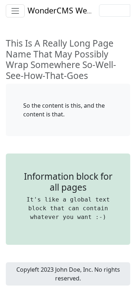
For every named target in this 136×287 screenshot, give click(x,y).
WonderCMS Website (66, 10)
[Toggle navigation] (15, 10)
